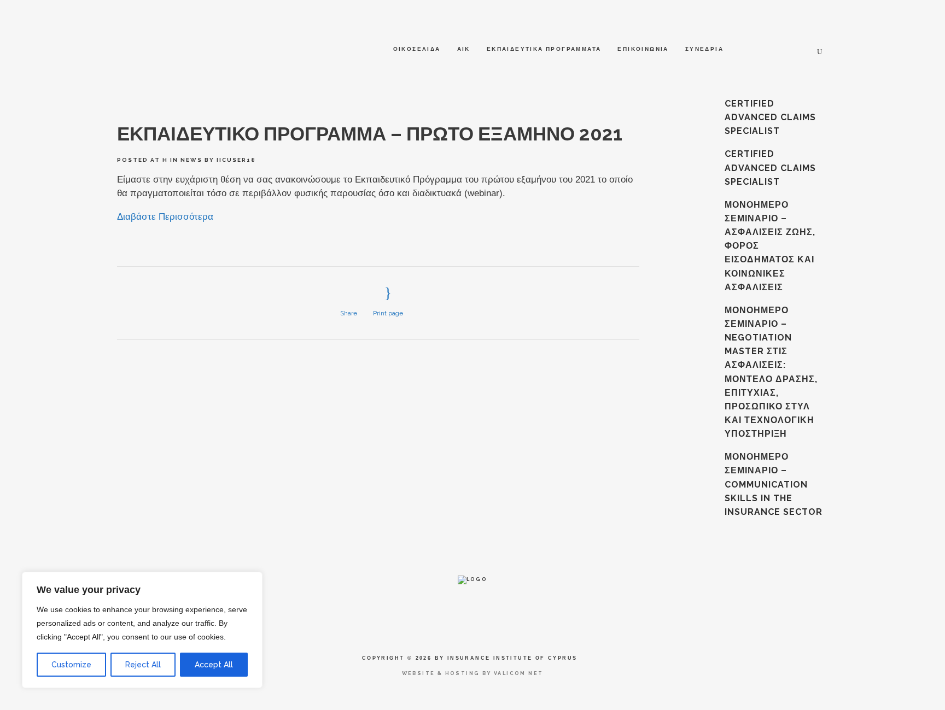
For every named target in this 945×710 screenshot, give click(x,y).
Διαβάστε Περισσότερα (165, 217)
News (191, 160)
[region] (142, 630)
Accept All (214, 664)
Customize (71, 664)
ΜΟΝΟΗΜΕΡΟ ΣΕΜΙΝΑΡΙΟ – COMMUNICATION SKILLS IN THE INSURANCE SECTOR (773, 484)
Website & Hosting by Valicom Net (473, 673)
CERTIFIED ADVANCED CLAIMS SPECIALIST (770, 117)
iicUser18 (236, 160)
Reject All (143, 664)
